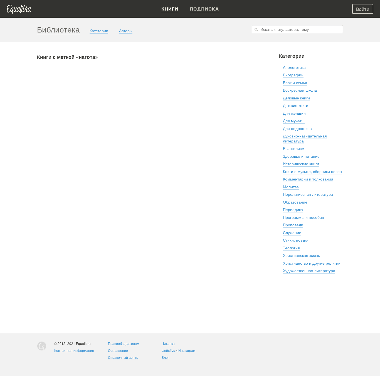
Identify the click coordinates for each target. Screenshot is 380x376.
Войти (362, 9)
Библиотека (58, 29)
